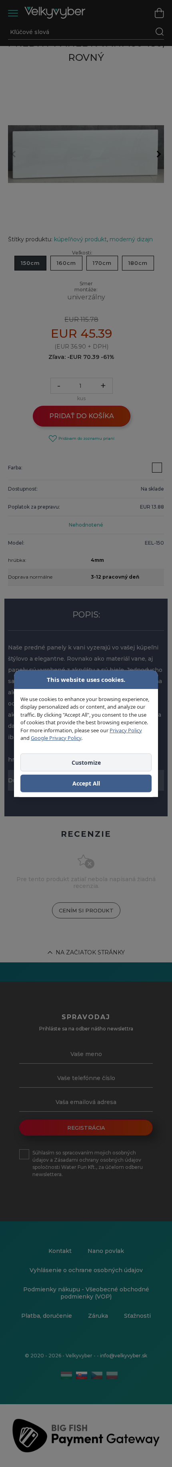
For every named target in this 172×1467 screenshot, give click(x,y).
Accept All (86, 783)
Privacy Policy (126, 730)
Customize (86, 762)
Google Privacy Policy (56, 738)
